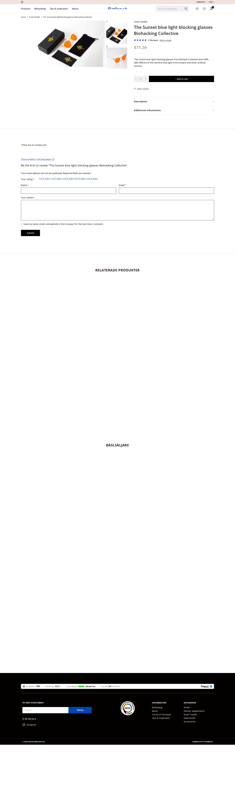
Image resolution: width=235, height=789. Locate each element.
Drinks (187, 707)
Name (25, 185)
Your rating (27, 179)
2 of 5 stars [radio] (56, 178)
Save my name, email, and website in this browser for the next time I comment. (63, 224)
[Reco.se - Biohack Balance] (127, 708)
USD (211, 2)
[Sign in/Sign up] (197, 9)
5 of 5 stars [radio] (92, 178)
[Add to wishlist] (141, 88)
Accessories (190, 721)
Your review (28, 197)
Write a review (165, 40)
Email (122, 185)
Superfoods (189, 718)
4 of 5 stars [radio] (80, 178)
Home (23, 17)
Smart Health (34, 17)
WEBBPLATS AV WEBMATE (202, 742)
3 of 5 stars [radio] (68, 178)
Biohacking (157, 707)
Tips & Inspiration (161, 718)
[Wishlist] (204, 9)
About (155, 711)
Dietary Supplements (194, 711)
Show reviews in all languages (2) (38, 159)
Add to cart (182, 78)
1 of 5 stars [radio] (44, 178)
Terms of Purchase (161, 714)
